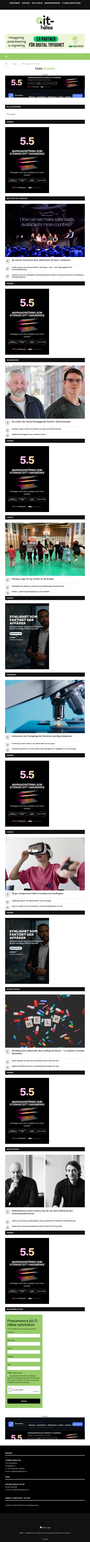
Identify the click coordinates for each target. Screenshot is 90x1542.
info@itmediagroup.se (19, 1471)
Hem (6, 64)
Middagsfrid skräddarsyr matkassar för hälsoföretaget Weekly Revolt (38, 586)
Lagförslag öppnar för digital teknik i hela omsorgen (31, 901)
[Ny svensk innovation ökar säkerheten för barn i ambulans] (45, 230)
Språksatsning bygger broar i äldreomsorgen (29, 434)
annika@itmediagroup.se (20, 1490)
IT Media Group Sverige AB (62, 1533)
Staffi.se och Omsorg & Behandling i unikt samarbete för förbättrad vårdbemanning (43, 1221)
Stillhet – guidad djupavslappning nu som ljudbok (30, 591)
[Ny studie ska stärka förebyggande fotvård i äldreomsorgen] (45, 392)
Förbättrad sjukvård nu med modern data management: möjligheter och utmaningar (44, 749)
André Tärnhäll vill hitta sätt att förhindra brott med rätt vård (35, 1061)
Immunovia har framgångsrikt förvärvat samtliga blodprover (42, 736)
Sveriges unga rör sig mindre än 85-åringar (33, 579)
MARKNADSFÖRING (52, 3)
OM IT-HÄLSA (37, 3)
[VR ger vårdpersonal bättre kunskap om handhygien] (45, 863)
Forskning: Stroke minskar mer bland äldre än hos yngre (33, 743)
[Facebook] (39, 6)
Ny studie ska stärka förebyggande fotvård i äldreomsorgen (41, 421)
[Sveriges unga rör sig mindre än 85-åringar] (45, 549)
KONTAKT (26, 3)
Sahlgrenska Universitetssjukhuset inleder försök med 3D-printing (37, 1226)
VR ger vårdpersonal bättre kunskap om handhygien (38, 893)
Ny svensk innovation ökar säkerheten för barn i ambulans (41, 260)
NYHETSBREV (14, 3)
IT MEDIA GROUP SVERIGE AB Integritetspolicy (22, 1505)
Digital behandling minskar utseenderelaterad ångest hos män (35, 1066)
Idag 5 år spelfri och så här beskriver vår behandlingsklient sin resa (37, 906)
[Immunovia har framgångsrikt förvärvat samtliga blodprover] (45, 706)
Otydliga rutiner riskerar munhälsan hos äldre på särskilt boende (36, 429)
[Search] (84, 56)
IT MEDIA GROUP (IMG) (71, 3)
